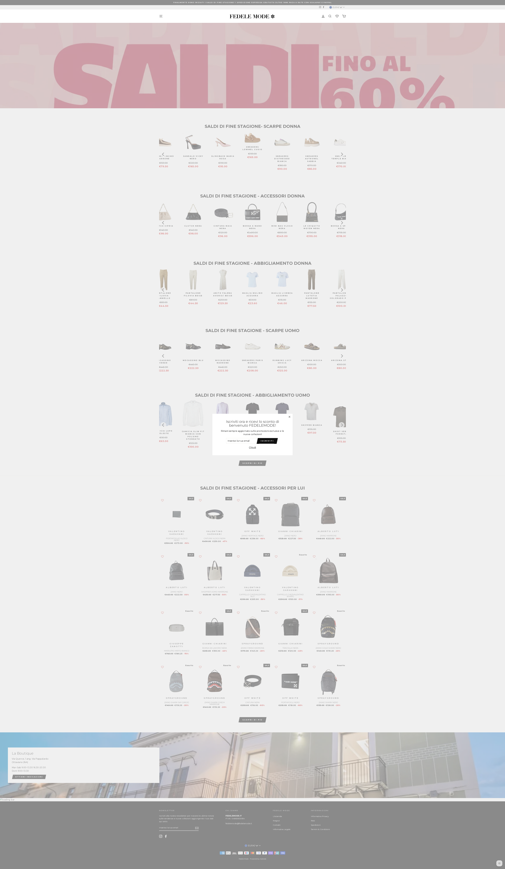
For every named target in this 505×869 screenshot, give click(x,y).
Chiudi (252, 447)
